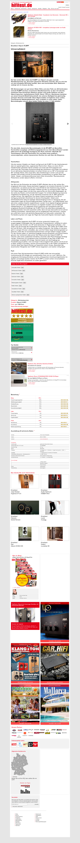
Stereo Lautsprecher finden (19, 295)
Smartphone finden (17, 288)
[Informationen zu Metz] (36, 733)
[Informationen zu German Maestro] (59, 730)
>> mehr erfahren (16, 587)
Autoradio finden (16, 267)
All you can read (55, 8)
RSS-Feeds (18, 823)
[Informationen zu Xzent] (24, 736)
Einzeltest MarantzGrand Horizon (15, 518)
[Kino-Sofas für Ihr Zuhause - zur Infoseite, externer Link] (19, 368)
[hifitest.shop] (35, 747)
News (12, 8)
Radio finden (15, 285)
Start (22, 267)
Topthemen (18, 824)
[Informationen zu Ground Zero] (64, 730)
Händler (40, 8)
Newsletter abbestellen (18, 806)
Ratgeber (45, 8)
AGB (37, 816)
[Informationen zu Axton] (25, 730)
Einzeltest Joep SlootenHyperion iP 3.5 (16, 492)
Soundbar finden (16, 291)
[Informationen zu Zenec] (30, 736)
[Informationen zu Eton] (53, 730)
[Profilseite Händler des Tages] (25, 793)
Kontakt (37, 820)
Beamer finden (15, 273)
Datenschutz (39, 818)
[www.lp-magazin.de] (30, 747)
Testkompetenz (19, 816)
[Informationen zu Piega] (53, 733)
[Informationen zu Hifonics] (19, 733)
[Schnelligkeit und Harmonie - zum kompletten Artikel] (19, 19)
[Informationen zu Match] (30, 733)
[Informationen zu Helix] (14, 733)
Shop (49, 8)
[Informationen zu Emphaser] (42, 730)
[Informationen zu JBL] (24, 733)
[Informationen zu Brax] (30, 730)
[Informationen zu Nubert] (47, 733)
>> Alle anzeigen (31, 23)
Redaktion (17, 818)
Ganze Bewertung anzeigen (19, 306)
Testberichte (17, 8)
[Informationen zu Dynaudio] (36, 730)
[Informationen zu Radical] (58, 733)
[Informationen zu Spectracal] (64, 733)
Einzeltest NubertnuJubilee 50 (45, 544)
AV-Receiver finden (17, 270)
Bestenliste (24, 8)
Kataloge (17, 821)
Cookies (37, 819)
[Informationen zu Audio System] (19, 730)
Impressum (38, 814)
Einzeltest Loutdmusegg (44, 518)
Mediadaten (38, 815)
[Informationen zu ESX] (47, 730)
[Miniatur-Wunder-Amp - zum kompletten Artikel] (19, 32)
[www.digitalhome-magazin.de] (14, 747)
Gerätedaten (18, 819)
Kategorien (34, 8)
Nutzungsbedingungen (41, 821)
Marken (29, 8)
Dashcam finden (16, 276)
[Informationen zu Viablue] (19, 736)
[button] (68, 124)
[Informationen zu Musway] (41, 733)
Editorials (17, 825)
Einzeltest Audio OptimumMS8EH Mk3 (46, 492)
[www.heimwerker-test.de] (25, 747)
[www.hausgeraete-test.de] (19, 747)
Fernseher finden (16, 279)
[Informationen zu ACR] (14, 730)
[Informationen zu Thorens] (14, 736)
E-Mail (21, 596)
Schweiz (15, 776)
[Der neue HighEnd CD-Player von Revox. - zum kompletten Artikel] (19, 381)
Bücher (17, 815)
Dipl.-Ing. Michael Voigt (23, 595)
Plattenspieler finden (17, 282)
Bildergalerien (18, 820)
